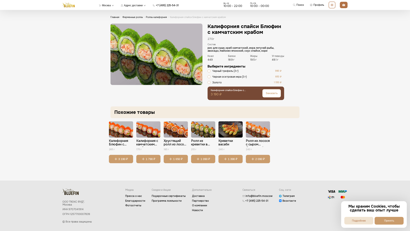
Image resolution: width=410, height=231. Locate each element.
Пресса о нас (133, 196)
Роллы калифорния (156, 17)
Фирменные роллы (132, 17)
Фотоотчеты (133, 205)
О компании (199, 205)
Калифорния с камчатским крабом (147, 143)
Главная (115, 17)
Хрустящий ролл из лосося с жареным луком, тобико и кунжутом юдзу (175, 143)
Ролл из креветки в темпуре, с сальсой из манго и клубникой (199, 143)
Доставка (198, 196)
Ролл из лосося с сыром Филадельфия (258, 143)
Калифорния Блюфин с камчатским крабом (118, 143)
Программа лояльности (167, 200)
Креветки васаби (225, 142)
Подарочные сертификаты (169, 196)
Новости (197, 210)
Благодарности (135, 200)
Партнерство (200, 200)
